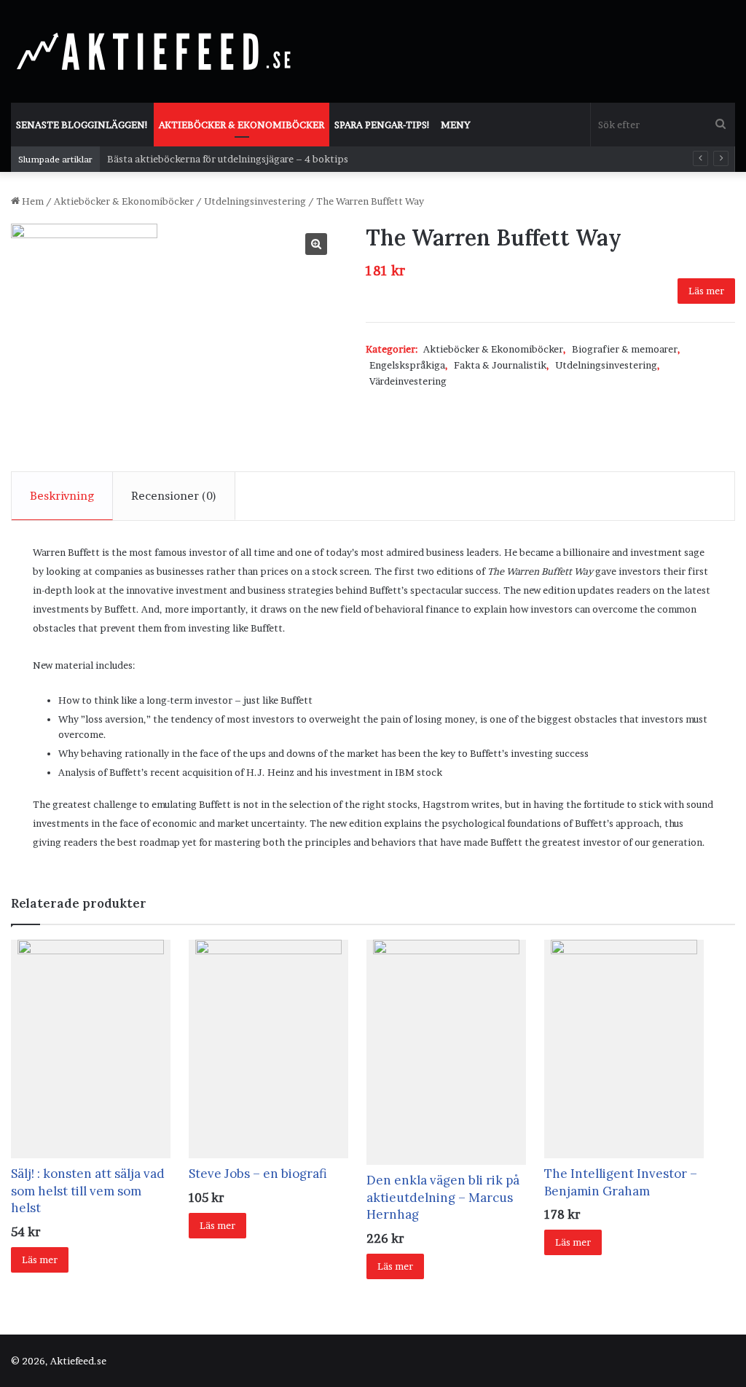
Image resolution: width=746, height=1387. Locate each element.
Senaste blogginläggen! (82, 124)
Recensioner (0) (173, 496)
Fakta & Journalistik (500, 365)
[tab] (62, 496)
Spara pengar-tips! (382, 124)
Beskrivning (62, 496)
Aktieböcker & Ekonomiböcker (241, 124)
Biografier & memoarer (625, 349)
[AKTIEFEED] (156, 51)
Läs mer (706, 290)
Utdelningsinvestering (255, 201)
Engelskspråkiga (407, 365)
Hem (33, 201)
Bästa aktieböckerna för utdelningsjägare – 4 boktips (227, 159)
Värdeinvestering (408, 381)
